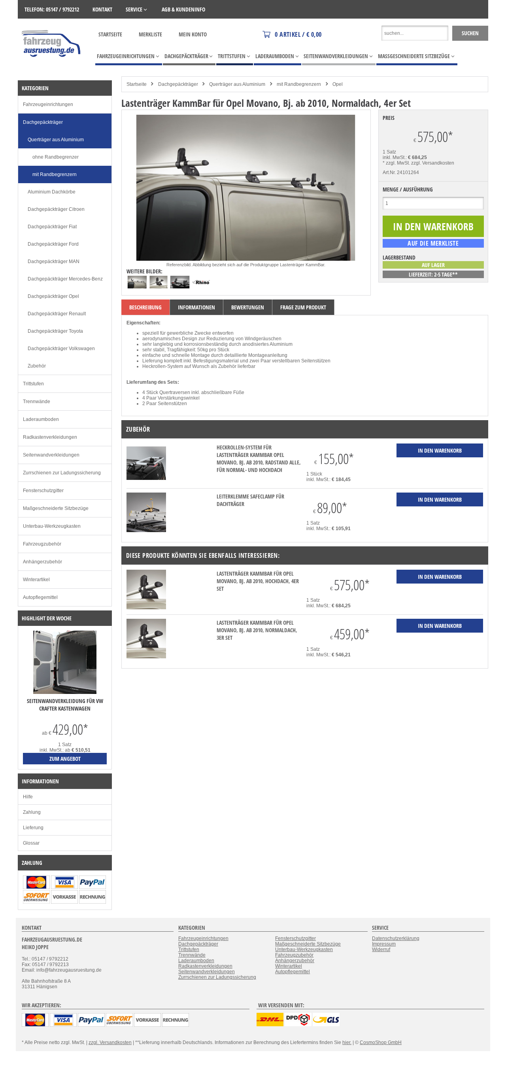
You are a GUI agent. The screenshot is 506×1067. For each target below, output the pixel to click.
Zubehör (37, 366)
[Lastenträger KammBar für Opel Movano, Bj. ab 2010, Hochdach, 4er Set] (146, 607)
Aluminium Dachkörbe (52, 192)
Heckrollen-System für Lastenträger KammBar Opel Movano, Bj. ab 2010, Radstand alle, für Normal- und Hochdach (259, 458)
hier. (346, 1042)
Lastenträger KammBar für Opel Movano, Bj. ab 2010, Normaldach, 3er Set (257, 630)
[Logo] (51, 68)
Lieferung (33, 827)
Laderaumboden (41, 419)
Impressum (384, 944)
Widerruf (381, 949)
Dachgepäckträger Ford (53, 244)
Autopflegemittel (40, 597)
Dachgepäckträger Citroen (56, 209)
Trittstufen (33, 384)
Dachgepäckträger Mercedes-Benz (65, 279)
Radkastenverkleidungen (50, 437)
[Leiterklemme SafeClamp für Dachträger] (146, 530)
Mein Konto (193, 34)
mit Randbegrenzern (299, 84)
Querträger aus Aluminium (237, 84)
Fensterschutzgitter (43, 490)
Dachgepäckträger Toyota (55, 331)
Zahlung (32, 812)
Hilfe (28, 797)
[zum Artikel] (64, 692)
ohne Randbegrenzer (55, 157)
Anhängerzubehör (42, 562)
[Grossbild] (246, 259)
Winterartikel (36, 579)
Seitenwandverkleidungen (51, 455)
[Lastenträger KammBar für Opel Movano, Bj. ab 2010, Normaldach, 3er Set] (146, 657)
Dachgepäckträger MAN (53, 261)
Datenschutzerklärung (395, 938)
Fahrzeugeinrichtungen (48, 104)
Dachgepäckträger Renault (57, 313)
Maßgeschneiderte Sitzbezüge (56, 508)
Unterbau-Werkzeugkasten (52, 526)
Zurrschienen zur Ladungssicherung (62, 473)
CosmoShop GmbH (381, 1042)
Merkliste (150, 34)
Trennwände (36, 401)
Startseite (110, 34)
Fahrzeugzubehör (42, 544)
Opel (337, 84)
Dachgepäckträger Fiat (52, 226)
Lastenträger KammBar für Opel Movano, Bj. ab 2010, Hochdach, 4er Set (258, 581)
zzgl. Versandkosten (432, 163)
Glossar (31, 843)
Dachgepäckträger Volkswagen (61, 348)
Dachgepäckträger (178, 84)
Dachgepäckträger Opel (53, 296)
